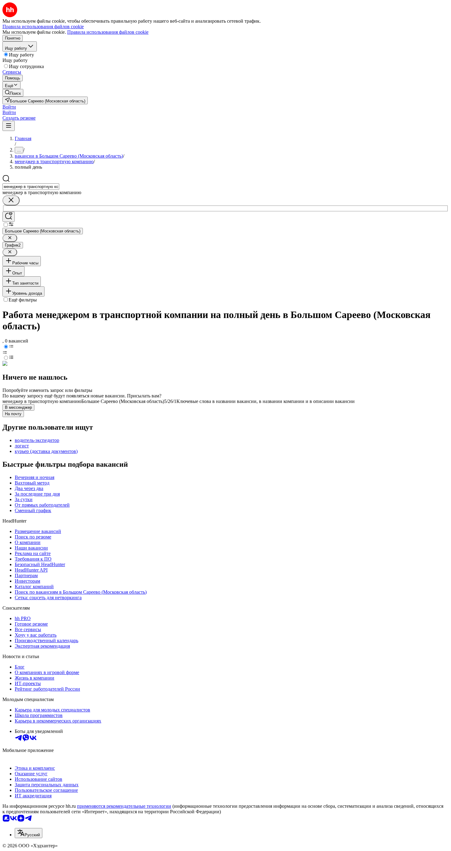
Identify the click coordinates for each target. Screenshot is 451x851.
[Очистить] (11, 200)
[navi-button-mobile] (8, 126)
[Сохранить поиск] (8, 217)
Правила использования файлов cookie (107, 32)
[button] (9, 106)
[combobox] (30, 186)
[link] (12, 93)
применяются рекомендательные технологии (124, 806)
